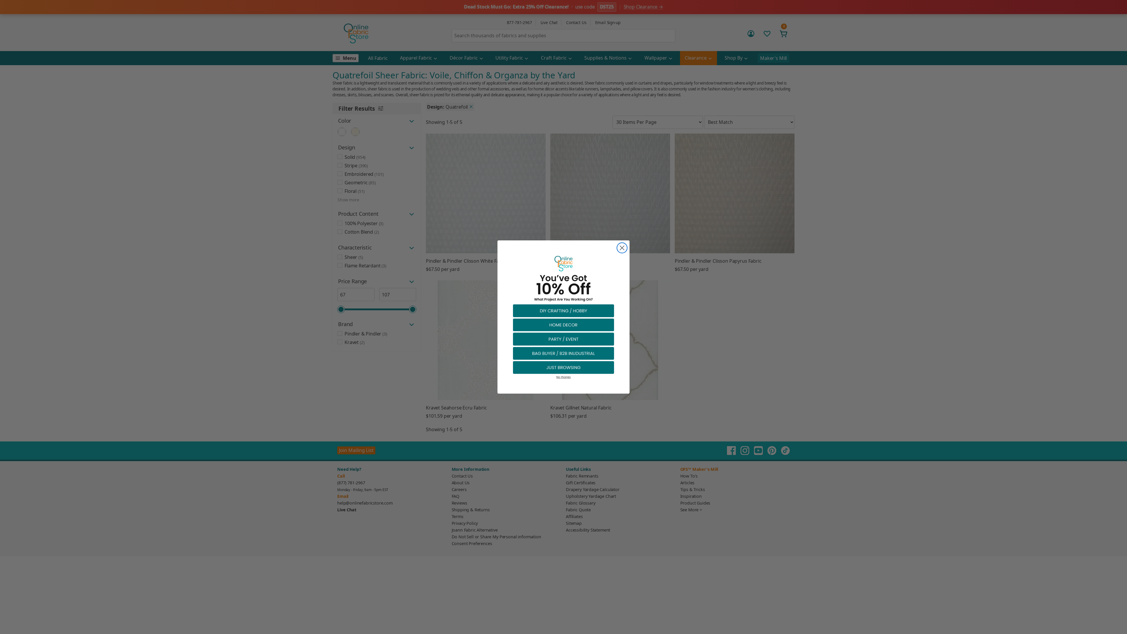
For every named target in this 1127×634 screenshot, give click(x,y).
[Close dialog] (622, 248)
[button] (563, 310)
